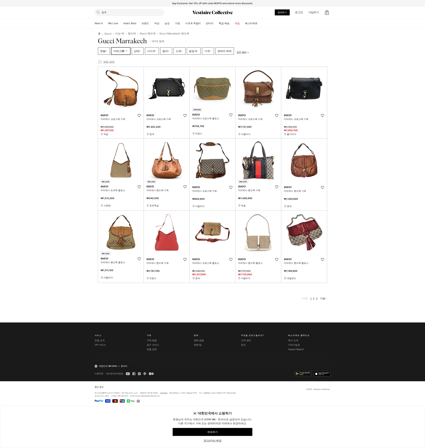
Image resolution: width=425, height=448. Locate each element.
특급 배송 (224, 23)
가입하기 (313, 12)
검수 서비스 (153, 344)
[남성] (172, 23)
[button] (327, 12)
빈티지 (209, 23)
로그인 (299, 12)
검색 (104, 12)
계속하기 (212, 432)
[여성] (162, 23)
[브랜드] (151, 23)
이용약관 (99, 373)
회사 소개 (293, 340)
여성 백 (119, 33)
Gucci (108, 33)
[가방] (182, 23)
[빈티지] (216, 23)
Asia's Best (130, 23)
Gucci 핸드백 (147, 33)
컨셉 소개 (100, 340)
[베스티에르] (260, 23)
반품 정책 (152, 349)
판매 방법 (199, 340)
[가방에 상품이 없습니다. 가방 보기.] (327, 12)
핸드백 (132, 33)
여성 (156, 23)
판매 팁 (198, 344)
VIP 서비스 (100, 344)
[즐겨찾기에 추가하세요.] (139, 116)
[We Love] (121, 23)
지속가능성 (294, 344)
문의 (243, 344)
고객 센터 (246, 340)
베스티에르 (251, 23)
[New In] (105, 23)
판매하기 (282, 12)
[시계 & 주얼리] (203, 23)
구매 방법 (152, 340)
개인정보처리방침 (114, 373)
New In (99, 23)
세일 (237, 23)
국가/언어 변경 (212, 441)
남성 (167, 23)
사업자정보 (164, 393)
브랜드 (145, 23)
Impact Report (296, 349)
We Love (113, 23)
